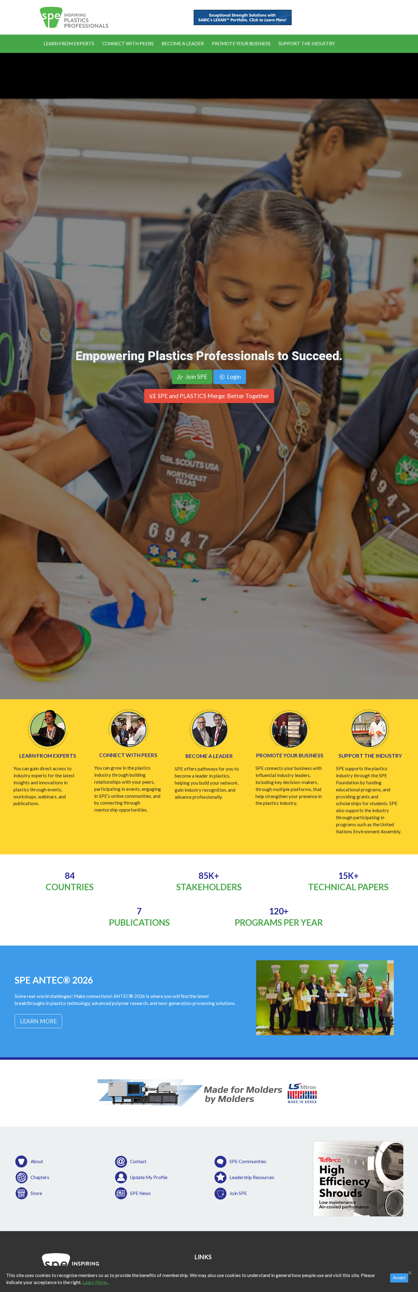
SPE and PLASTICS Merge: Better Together (212, 395)
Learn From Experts (68, 43)
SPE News (140, 1193)
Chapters (40, 1177)
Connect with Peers (128, 755)
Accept (399, 1277)
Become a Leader (183, 43)
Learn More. (95, 1282)
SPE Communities (248, 1161)
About (37, 1161)
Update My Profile (148, 1177)
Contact (138, 1161)
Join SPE (238, 1193)
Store (36, 1193)
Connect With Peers (128, 43)
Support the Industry (306, 43)
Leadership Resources (252, 1177)
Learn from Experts (47, 755)
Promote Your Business (241, 43)
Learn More (38, 1021)
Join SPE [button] (195, 376)
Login (233, 376)
